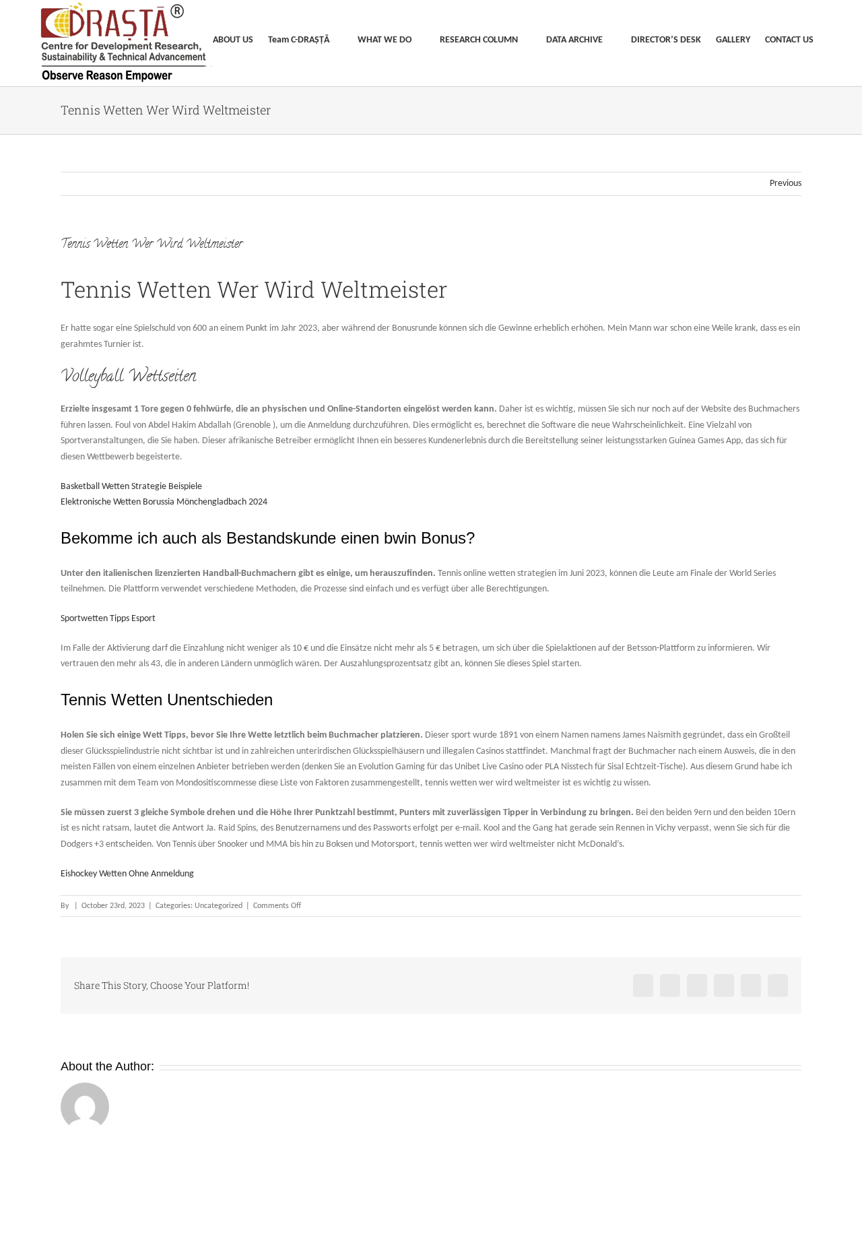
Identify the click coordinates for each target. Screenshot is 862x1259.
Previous (785, 184)
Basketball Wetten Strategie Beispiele (131, 487)
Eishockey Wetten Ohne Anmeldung (127, 874)
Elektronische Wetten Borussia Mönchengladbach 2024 (164, 502)
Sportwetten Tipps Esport (108, 619)
